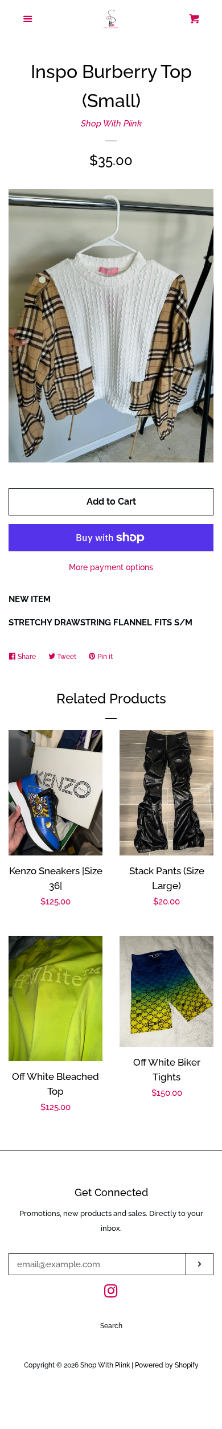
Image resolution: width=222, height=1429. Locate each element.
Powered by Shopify (167, 1365)
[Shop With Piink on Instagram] (111, 1293)
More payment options (111, 567)
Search (111, 1326)
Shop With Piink (111, 123)
